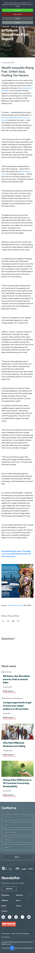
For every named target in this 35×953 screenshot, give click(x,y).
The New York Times (15, 605)
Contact (4, 911)
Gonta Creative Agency (26, 948)
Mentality (19, 895)
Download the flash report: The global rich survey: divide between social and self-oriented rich (16, 553)
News (18, 900)
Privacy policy (5, 933)
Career (18, 906)
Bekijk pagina (8, 691)
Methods (4, 900)
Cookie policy (5, 937)
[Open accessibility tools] (12, 948)
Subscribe (9, 889)
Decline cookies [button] (17, 14)
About (3, 906)
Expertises (5, 895)
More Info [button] (17, 22)
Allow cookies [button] (17, 10)
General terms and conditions (20, 933)
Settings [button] (17, 18)
